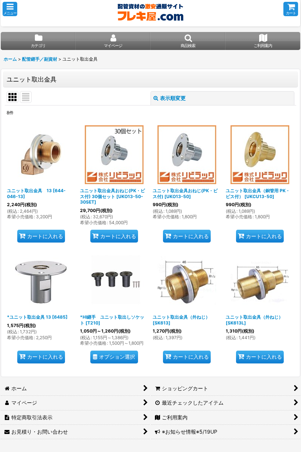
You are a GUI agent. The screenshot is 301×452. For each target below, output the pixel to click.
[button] (10, 9)
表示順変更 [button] (173, 98)
